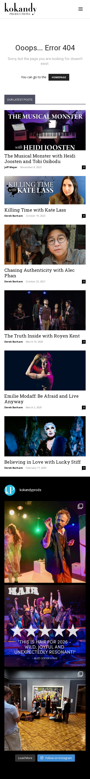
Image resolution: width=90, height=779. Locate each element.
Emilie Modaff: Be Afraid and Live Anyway (41, 399)
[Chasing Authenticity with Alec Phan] (45, 245)
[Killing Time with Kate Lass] (45, 190)
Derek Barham (13, 215)
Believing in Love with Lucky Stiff (42, 462)
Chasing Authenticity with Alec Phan (39, 273)
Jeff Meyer (10, 167)
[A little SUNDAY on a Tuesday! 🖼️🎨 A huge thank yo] (45, 710)
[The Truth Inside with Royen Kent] (45, 310)
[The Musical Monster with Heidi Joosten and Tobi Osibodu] (45, 130)
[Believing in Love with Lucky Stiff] (45, 436)
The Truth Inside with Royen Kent (42, 336)
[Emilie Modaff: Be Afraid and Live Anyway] (45, 370)
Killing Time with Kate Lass (35, 210)
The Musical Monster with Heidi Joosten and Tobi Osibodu (39, 158)
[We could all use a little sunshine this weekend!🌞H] (45, 626)
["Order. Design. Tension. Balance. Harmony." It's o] (45, 542)
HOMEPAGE (59, 77)
